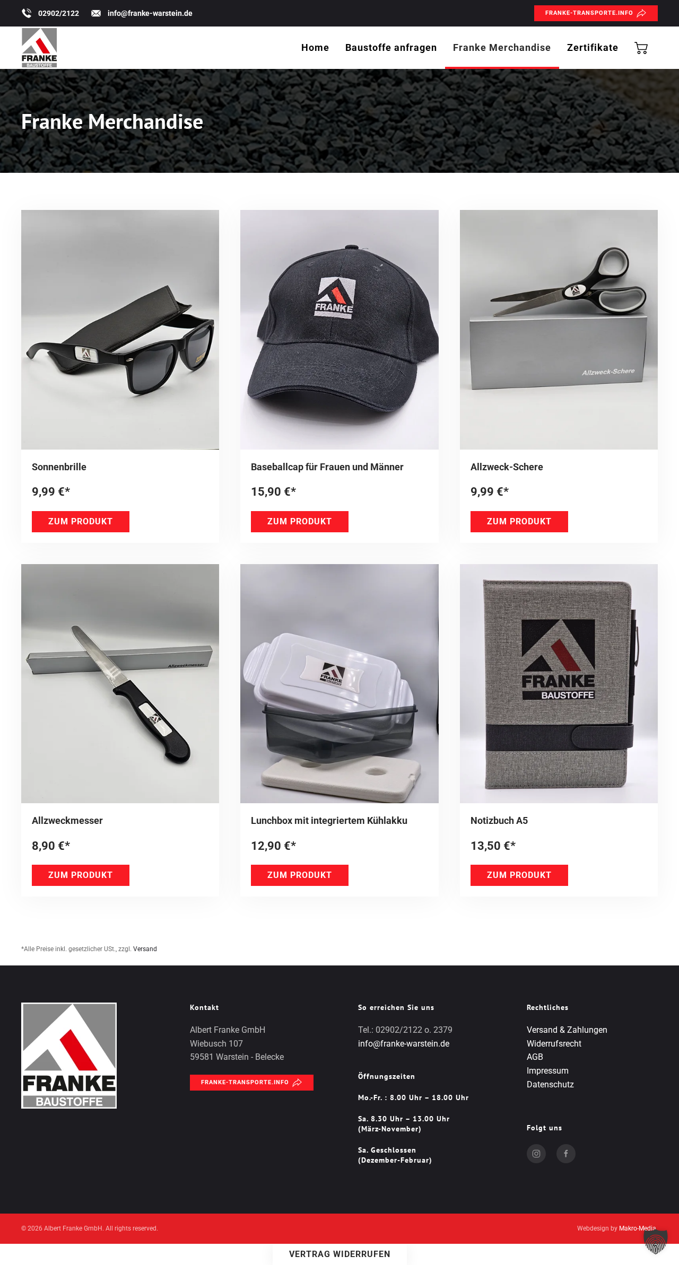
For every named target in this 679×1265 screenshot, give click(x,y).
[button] (655, 1241)
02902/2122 (58, 13)
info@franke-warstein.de (150, 13)
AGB (535, 1057)
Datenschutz (550, 1084)
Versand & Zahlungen (567, 1030)
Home (315, 47)
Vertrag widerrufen (339, 1254)
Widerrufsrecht (554, 1044)
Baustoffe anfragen (391, 47)
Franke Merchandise (502, 47)
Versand (145, 949)
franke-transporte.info (589, 13)
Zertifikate (593, 47)
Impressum (548, 1071)
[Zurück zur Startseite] (39, 48)
